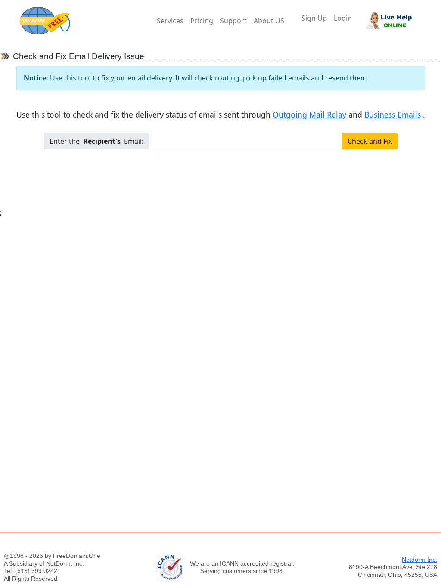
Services (170, 20)
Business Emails (392, 114)
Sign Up (314, 18)
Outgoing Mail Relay (309, 114)
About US (269, 20)
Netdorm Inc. (419, 559)
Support (233, 20)
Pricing (201, 20)
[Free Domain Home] (86, 20)
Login (343, 18)
